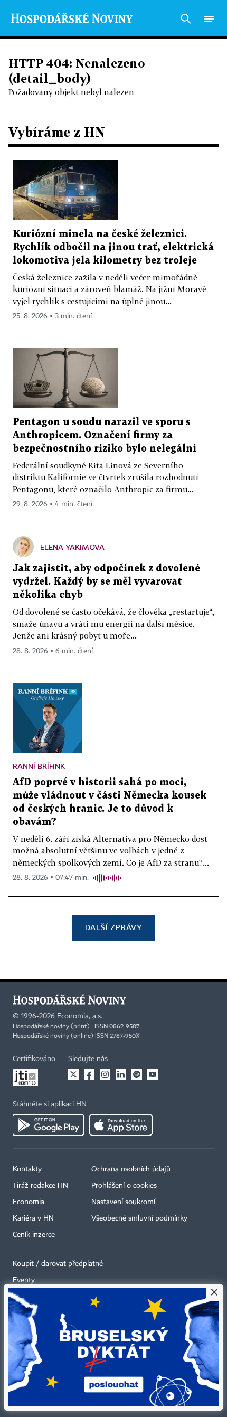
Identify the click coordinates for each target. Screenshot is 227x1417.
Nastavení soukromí (123, 1202)
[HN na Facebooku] (89, 1074)
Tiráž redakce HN (40, 1185)
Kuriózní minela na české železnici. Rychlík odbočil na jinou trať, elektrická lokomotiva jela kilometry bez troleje (113, 247)
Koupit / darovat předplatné (58, 1264)
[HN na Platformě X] (73, 1074)
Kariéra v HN (33, 1218)
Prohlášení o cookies (124, 1185)
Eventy (24, 1280)
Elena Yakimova (72, 546)
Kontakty (27, 1169)
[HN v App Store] (121, 1125)
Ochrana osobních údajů (131, 1169)
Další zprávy (113, 927)
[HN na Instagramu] (105, 1074)
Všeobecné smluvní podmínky (139, 1218)
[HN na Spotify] (136, 1074)
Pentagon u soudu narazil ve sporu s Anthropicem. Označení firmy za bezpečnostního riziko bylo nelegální (104, 435)
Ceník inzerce (34, 1234)
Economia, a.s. (79, 1016)
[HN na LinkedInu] (121, 1074)
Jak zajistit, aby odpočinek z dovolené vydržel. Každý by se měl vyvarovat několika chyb (106, 581)
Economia (28, 1202)
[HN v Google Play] (48, 1125)
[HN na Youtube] (152, 1074)
